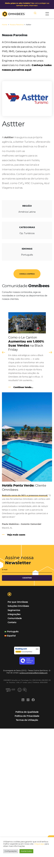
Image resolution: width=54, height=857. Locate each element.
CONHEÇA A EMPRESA (27, 274)
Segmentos (14, 610)
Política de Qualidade (27, 712)
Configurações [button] (11, 851)
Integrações (14, 614)
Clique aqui (39, 844)
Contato (12, 622)
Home (5, 25)
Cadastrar (27, 578)
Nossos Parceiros (17, 25)
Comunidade (15, 618)
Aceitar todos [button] (26, 851)
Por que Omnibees (18, 602)
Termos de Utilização (27, 720)
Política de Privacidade (27, 716)
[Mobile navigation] (47, 14)
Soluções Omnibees (18, 606)
